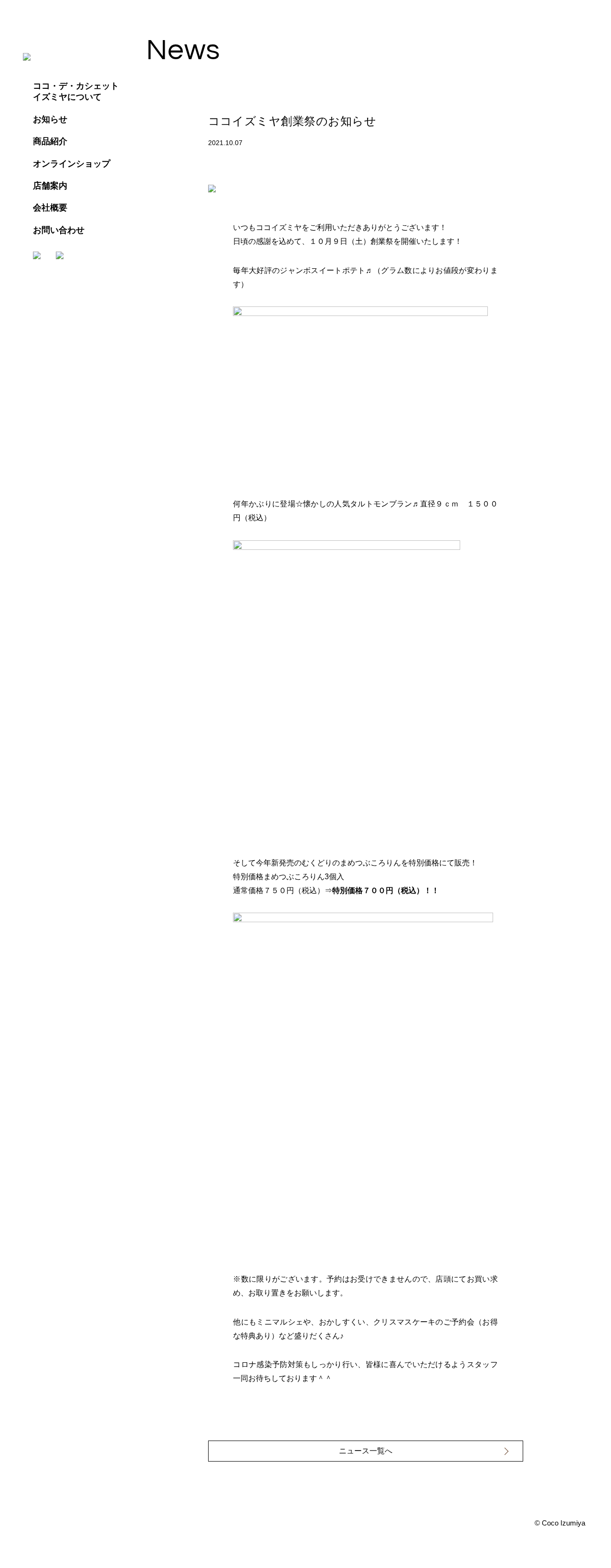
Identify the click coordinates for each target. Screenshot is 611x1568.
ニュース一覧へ (365, 1451)
